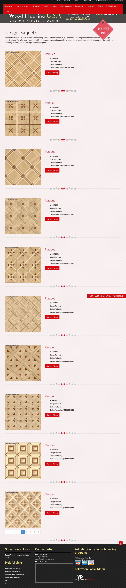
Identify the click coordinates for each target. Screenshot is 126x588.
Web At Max (91, 580)
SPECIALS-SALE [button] (112, 6)
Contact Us (8, 11)
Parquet (45, 6)
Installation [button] (8, 6)
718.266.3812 (110, 15)
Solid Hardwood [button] (65, 6)
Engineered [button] (79, 6)
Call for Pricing (52, 73)
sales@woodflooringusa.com (45, 559)
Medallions (36, 6)
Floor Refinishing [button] (22, 6)
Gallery (100, 6)
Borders (54, 6)
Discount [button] (91, 6)
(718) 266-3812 (43, 561)
